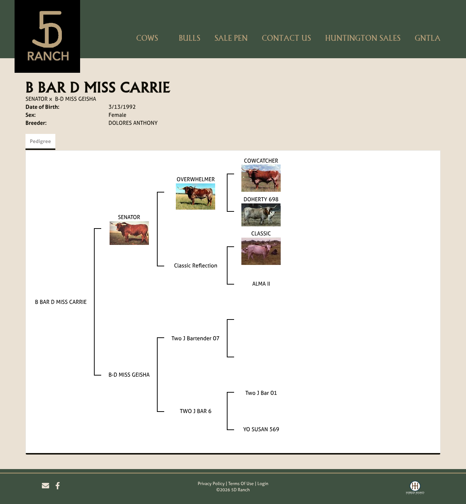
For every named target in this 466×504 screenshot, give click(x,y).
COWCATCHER (261, 160)
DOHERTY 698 (261, 199)
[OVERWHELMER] (195, 196)
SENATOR (36, 99)
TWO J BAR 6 (196, 411)
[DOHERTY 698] (261, 214)
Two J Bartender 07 (195, 338)
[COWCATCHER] (261, 178)
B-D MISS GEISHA (75, 99)
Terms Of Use (241, 484)
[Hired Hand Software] (415, 489)
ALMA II (261, 283)
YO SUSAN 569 (261, 429)
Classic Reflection (195, 265)
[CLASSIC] (261, 250)
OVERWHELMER (196, 179)
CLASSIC (261, 233)
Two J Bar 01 (261, 393)
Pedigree (40, 141)
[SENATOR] (129, 232)
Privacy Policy (211, 484)
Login (262, 484)
